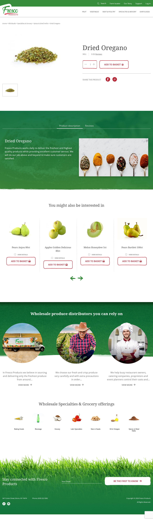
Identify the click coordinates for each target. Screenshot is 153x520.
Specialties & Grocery (127, 12)
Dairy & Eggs (145, 12)
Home (4, 23)
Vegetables (94, 12)
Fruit (84, 12)
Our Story (128, 3)
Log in (148, 3)
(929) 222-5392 (43, 498)
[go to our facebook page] (3, 504)
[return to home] (10, 11)
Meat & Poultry (109, 12)
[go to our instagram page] (8, 504)
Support (138, 3)
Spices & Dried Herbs (41, 23)
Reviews (89, 125)
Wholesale (12, 23)
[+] (94, 64)
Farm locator (115, 3)
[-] (86, 64)
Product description (69, 125)
